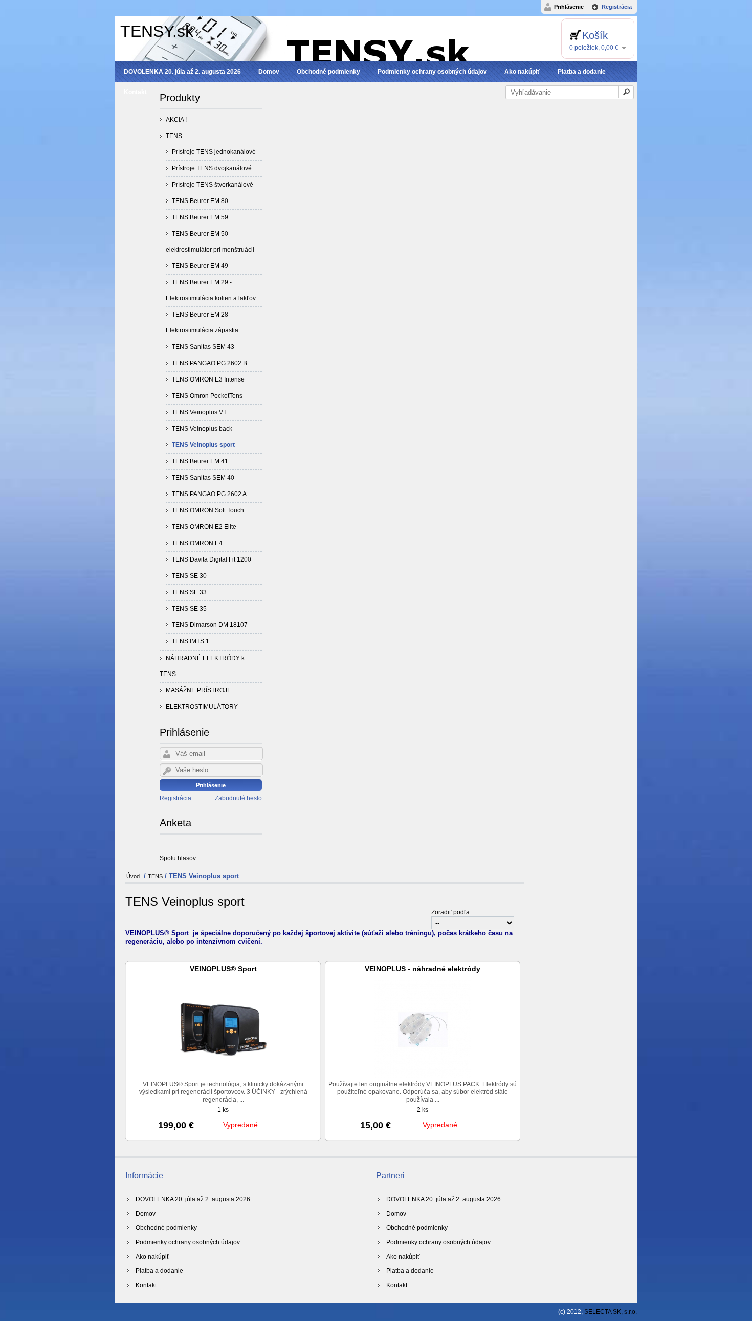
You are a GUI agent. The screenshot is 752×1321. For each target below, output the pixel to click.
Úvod (133, 876)
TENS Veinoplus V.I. (199, 412)
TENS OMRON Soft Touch (208, 510)
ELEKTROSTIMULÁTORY (202, 706)
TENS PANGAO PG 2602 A (209, 494)
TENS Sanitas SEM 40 (203, 477)
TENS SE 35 (189, 608)
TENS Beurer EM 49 (200, 266)
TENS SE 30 (189, 575)
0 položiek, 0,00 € (593, 47)
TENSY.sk (156, 31)
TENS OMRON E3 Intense (208, 379)
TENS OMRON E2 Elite (204, 526)
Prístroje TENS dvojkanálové (212, 168)
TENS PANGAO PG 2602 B (209, 363)
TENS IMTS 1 (190, 641)
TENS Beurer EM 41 (200, 461)
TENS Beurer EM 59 (200, 217)
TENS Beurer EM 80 (200, 201)
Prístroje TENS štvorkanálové (212, 184)
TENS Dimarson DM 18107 (210, 625)
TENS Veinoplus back (202, 428)
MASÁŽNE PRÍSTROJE (198, 690)
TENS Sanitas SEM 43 (203, 346)
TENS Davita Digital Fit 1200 (211, 559)
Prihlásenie (569, 7)
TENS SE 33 (189, 592)
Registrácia (617, 7)
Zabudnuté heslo (238, 798)
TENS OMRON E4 (197, 543)
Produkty (180, 97)
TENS (174, 136)
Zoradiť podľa (450, 912)
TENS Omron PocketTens (207, 395)
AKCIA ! (176, 119)
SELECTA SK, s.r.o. (610, 1311)
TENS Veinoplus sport (203, 445)
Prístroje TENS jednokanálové (214, 151)
